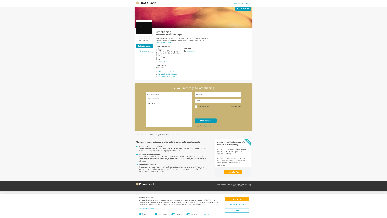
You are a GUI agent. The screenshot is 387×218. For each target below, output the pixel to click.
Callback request (203, 106)
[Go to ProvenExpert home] (146, 4)
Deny (237, 210)
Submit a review (144, 46)
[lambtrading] (144, 28)
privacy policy (207, 126)
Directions (161, 61)
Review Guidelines (221, 184)
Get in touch (244, 8)
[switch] (156, 214)
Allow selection (237, 204)
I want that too (238, 3)
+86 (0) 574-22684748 (166, 72)
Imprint (141, 209)
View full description (163, 42)
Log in (248, 3)
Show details (206, 214)
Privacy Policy (149, 209)
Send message (205, 120)
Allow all (237, 199)
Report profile (174, 135)
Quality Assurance (231, 184)
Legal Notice (248, 184)
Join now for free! (233, 172)
